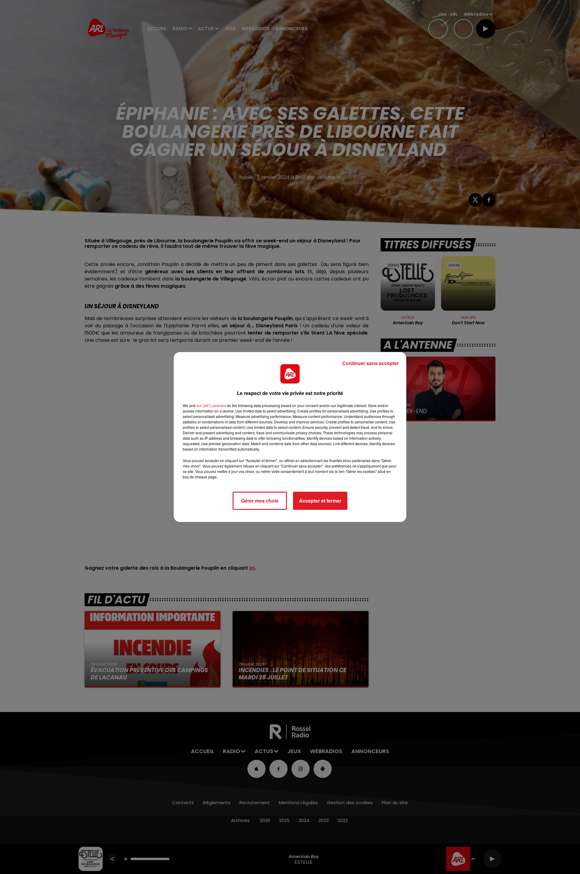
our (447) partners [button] (211, 405)
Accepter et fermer (320, 500)
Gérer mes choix (260, 500)
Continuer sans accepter (370, 363)
